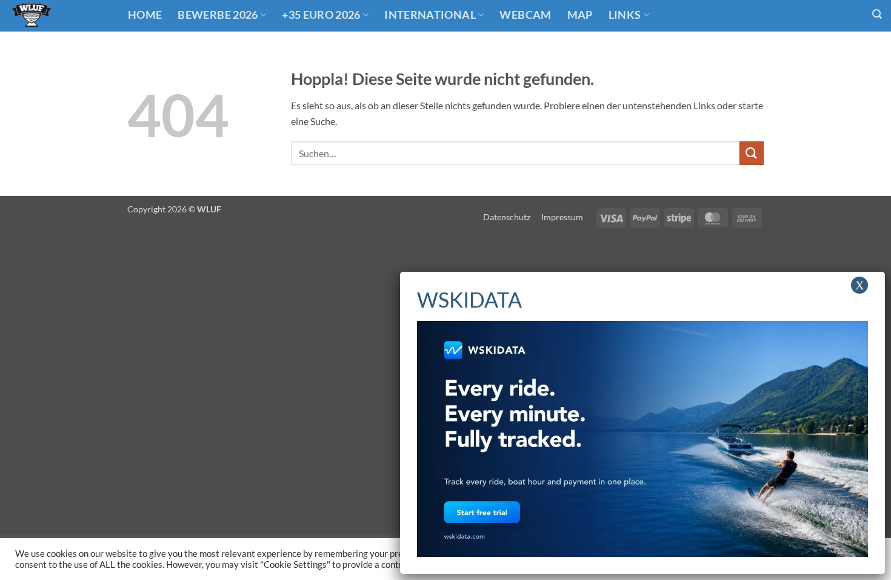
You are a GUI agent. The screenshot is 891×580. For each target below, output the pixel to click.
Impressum (562, 217)
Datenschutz (506, 217)
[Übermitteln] (751, 153)
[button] (877, 14)
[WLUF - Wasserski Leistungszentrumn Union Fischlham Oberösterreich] (59, 16)
